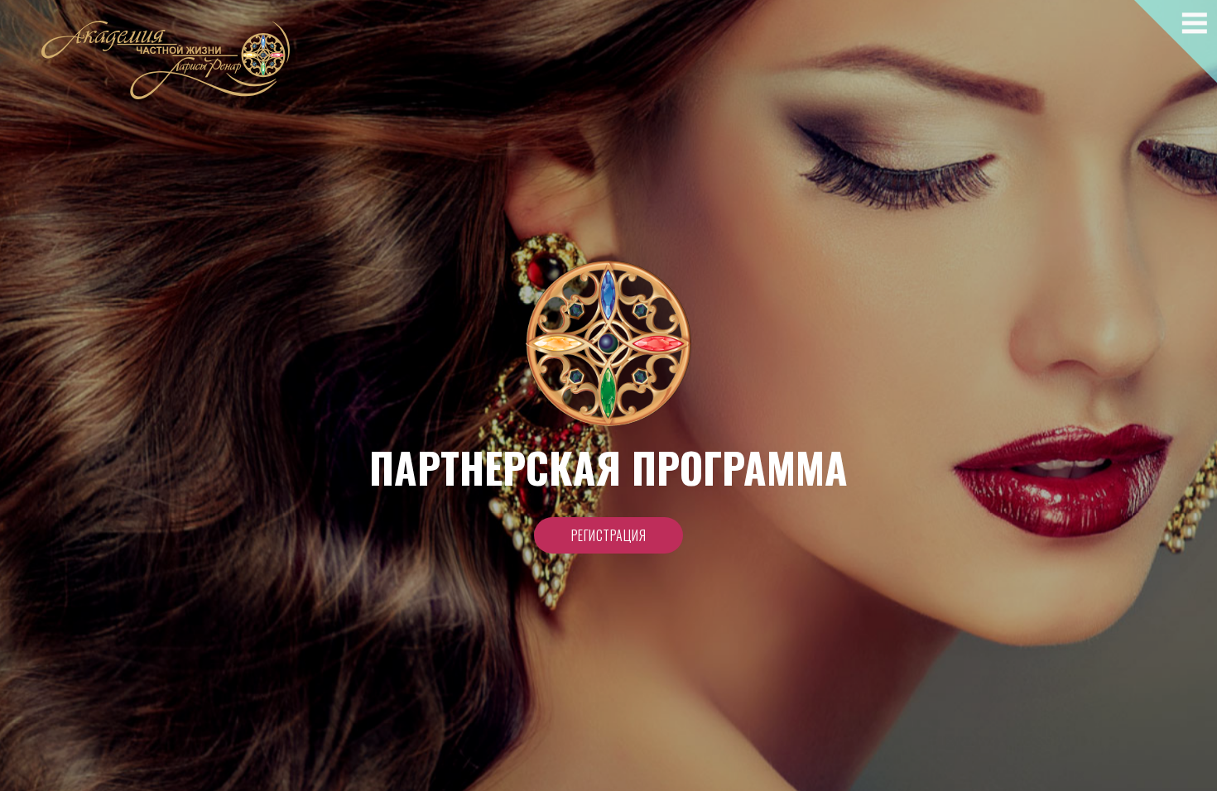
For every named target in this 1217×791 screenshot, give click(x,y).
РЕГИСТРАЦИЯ (609, 535)
